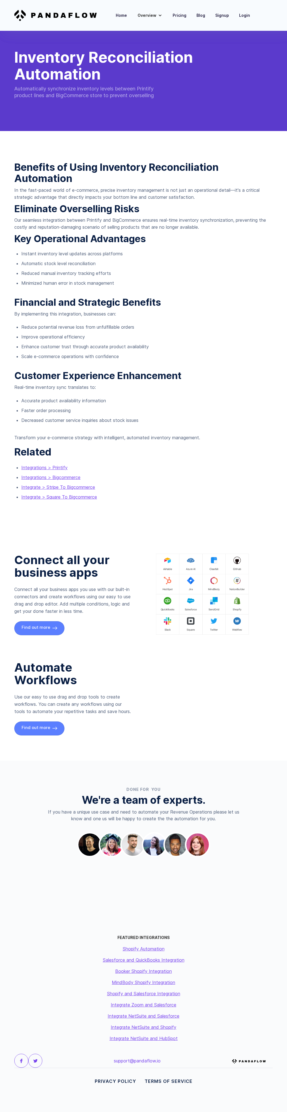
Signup (222, 15)
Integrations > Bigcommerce (50, 477)
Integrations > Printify (44, 467)
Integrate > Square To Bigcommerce (59, 497)
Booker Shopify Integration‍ (143, 971)
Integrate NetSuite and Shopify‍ (143, 1027)
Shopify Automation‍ (144, 949)
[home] (58, 15)
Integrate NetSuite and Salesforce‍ (143, 1016)
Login (244, 15)
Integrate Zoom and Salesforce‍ (143, 1005)
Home (121, 15)
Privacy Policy (115, 1081)
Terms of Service (169, 1081)
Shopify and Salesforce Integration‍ (143, 993)
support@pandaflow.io (137, 1061)
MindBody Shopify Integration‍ (143, 982)
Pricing (179, 15)
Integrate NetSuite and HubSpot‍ (144, 1038)
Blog (200, 15)
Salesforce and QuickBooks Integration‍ (143, 960)
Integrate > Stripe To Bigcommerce (58, 487)
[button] (150, 15)
